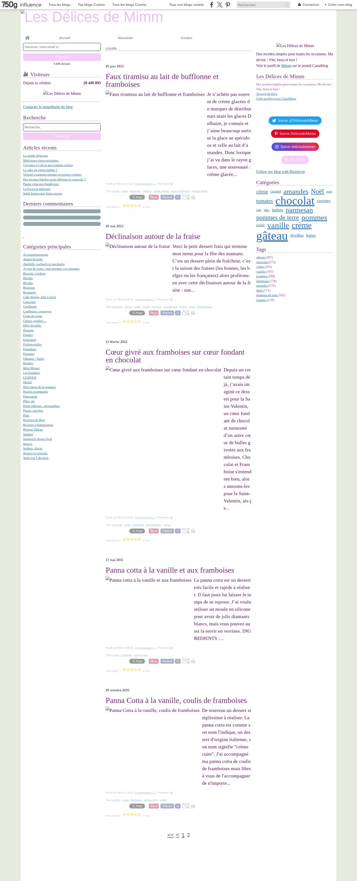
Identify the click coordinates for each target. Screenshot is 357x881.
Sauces (27, 444)
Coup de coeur (32, 316)
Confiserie (30, 306)
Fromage (28, 354)
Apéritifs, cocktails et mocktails (44, 264)
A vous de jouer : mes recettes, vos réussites (51, 268)
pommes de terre (277, 217)
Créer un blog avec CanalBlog (276, 98)
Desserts (28, 330)
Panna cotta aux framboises (41, 184)
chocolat (294, 200)
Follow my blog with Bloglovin (280, 172)
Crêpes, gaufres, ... (35, 321)
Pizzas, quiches (33, 410)
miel (329, 191)
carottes (324, 201)
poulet (260, 225)
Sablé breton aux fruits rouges (42, 193)
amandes (295, 191)
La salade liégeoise (35, 155)
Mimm (286, 66)
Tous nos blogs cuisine (186, 5)
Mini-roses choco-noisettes (41, 160)
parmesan (299, 210)
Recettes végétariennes (38, 425)
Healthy (28, 363)
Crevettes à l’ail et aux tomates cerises (48, 165)
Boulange (29, 292)
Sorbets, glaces (32, 448)
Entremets (29, 340)
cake (258, 210)
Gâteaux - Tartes (33, 358)
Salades (28, 434)
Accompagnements (35, 254)
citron (262, 191)
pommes (314, 217)
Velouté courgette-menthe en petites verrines (52, 174)
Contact (186, 38)
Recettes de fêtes (34, 420)
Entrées (28, 335)
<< (170, 835)
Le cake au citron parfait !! (40, 170)
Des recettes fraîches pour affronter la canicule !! (54, 179)
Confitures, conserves (37, 311)
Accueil (64, 38)
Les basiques (31, 373)
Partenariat (30, 396)
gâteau (272, 235)
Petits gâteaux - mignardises (41, 406)
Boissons (29, 287)
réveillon (297, 235)
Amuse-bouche (33, 259)
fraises (311, 235)
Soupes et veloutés (35, 453)
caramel (275, 191)
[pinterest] (228, 5)
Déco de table (32, 325)
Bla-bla (28, 278)
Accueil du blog (266, 94)
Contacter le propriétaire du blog (48, 107)
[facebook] (212, 5)
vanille (278, 225)
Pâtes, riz (29, 401)
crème (302, 225)
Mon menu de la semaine (39, 387)
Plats (26, 415)
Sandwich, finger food (37, 439)
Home (27, 36)
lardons (277, 210)
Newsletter (125, 38)
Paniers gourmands (35, 391)
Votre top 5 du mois (36, 458)
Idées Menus (31, 368)
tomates (264, 201)
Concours (29, 302)
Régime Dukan (33, 429)
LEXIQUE (29, 377)
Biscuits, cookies (34, 273)
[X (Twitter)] (220, 5)
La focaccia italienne (37, 189)
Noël (317, 191)
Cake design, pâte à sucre (39, 297)
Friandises (29, 349)
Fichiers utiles (32, 344)
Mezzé (27, 382)
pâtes (267, 210)
